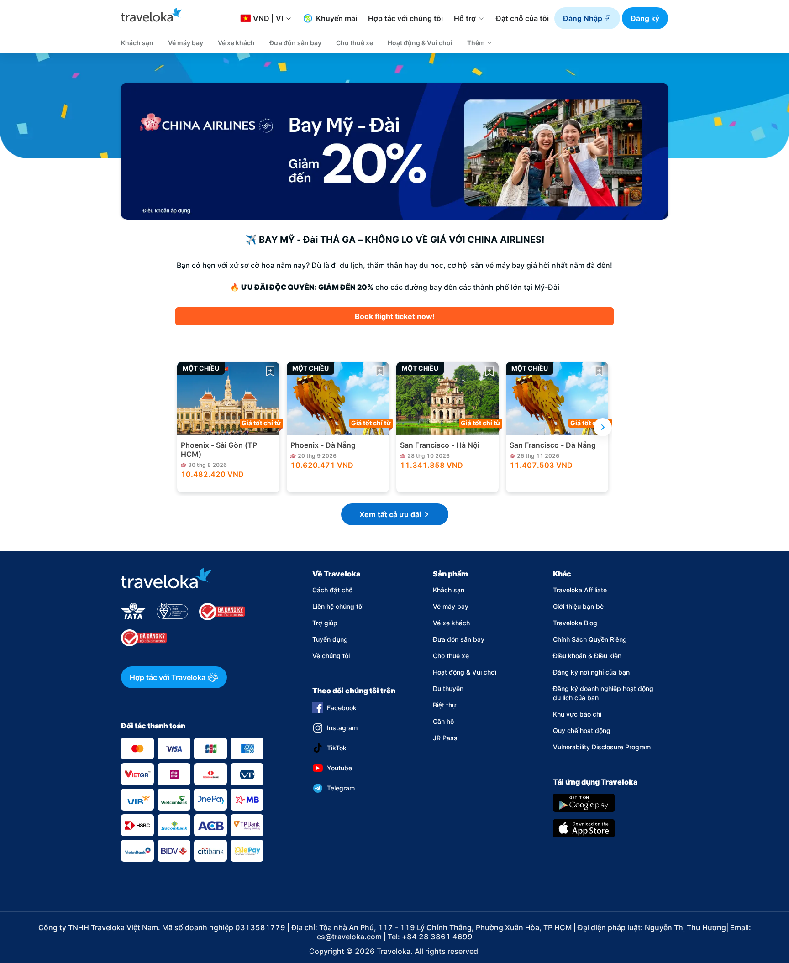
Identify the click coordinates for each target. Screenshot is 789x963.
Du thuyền (448, 688)
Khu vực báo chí (577, 714)
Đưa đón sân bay (458, 639)
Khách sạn (448, 590)
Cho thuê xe (451, 655)
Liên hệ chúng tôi (337, 606)
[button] (587, 18)
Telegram (341, 788)
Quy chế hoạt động (581, 730)
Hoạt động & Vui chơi (464, 672)
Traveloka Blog (575, 623)
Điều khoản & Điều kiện (587, 655)
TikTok (337, 748)
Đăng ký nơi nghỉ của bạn (591, 672)
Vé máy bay (450, 606)
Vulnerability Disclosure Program (602, 747)
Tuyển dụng (330, 639)
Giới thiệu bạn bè (578, 606)
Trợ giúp (324, 623)
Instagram (342, 728)
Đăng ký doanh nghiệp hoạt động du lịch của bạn (603, 693)
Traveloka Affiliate (580, 590)
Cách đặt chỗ (332, 590)
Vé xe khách (451, 623)
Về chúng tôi (331, 655)
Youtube (339, 768)
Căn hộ (443, 721)
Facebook (342, 708)
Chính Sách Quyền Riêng (590, 639)
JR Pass (445, 738)
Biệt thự (444, 705)
